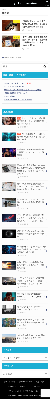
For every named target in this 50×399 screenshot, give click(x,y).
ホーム (6, 58)
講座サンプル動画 (25, 382)
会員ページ (12, 386)
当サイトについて (14, 391)
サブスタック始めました (14, 86)
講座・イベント (9, 382)
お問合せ (23, 386)
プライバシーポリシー (33, 391)
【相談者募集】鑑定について (15, 93)
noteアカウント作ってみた (17, 83)
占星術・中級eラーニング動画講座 (18, 100)
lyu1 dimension (25, 3)
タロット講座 (9, 96)
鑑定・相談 (40, 382)
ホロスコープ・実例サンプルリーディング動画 (22, 90)
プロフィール (35, 386)
